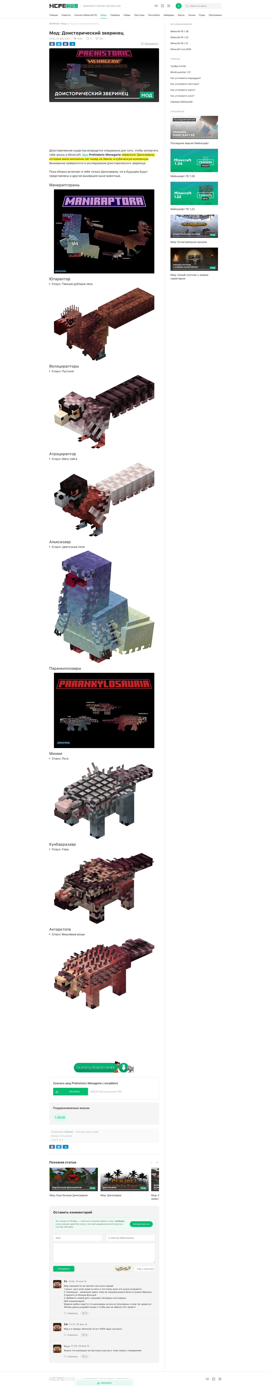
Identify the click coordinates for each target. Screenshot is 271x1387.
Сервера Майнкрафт (181, 102)
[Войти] (179, 6)
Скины (191, 15)
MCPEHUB (54, 24)
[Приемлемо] (55, 1140)
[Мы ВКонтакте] (162, 6)
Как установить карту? (182, 90)
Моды (104, 15)
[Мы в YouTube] (156, 6)
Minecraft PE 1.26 (179, 31)
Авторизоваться (141, 1224)
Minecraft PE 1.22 (179, 37)
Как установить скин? (182, 96)
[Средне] (57, 1140)
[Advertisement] (104, 124)
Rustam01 (69, 1132)
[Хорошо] (60, 1140)
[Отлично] (62, 1140)
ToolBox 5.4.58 (178, 66)
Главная (53, 15)
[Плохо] (52, 1140)
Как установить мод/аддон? (185, 78)
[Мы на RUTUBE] (169, 6)
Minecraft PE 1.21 (179, 43)
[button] (70, 1091)
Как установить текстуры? (184, 84)
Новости (66, 15)
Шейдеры (169, 15)
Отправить (64, 1269)
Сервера (115, 15)
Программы (215, 15)
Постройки (154, 15)
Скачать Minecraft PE (85, 15)
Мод (85, 154)
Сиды (202, 15)
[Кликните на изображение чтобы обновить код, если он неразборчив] (123, 1268)
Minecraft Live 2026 (180, 49)
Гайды (127, 15)
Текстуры (139, 15)
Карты (181, 15)
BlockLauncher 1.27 (180, 72)
